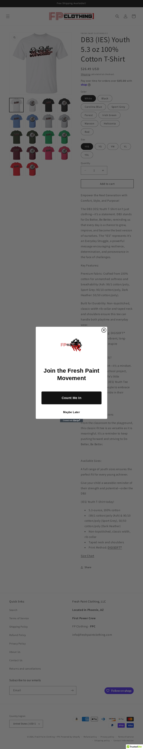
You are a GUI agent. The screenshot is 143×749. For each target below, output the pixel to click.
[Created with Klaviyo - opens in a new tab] (71, 420)
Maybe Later (71, 412)
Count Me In (72, 398)
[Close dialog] (103, 330)
